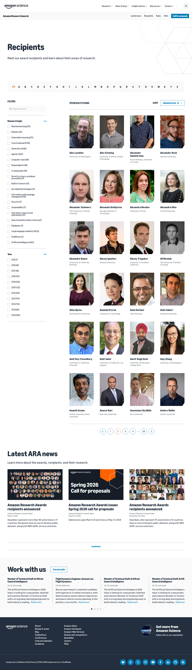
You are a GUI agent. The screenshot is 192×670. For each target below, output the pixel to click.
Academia (39, 644)
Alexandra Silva (168, 207)
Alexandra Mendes (140, 207)
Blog (37, 632)
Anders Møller (167, 410)
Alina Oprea (75, 309)
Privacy (33, 662)
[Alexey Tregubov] (142, 237)
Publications (40, 635)
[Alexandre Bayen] (81, 237)
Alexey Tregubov (139, 258)
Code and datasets (43, 641)
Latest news (136, 16)
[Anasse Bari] (112, 389)
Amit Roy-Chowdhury (80, 358)
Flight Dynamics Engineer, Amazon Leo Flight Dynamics (74, 580)
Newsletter (69, 638)
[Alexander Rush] (172, 131)
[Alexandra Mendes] (142, 186)
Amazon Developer (72, 629)
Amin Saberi (166, 309)
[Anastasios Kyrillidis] (142, 389)
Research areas (42, 629)
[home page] (16, 6)
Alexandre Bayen (78, 258)
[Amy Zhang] (172, 338)
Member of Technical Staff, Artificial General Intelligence (25, 580)
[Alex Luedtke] (81, 131)
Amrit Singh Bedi (139, 358)
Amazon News (70, 626)
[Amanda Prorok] (112, 289)
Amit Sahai (105, 358)
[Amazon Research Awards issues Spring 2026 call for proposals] (96, 484)
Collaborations (138, 6)
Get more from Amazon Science (168, 629)
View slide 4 (100, 609)
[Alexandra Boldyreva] (112, 186)
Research (106, 6)
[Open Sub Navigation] (111, 6)
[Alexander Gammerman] (142, 131)
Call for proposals (180, 16)
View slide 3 (97, 609)
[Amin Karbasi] (142, 289)
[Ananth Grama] (81, 389)
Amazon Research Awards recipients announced (27, 507)
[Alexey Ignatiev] (112, 237)
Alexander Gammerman (137, 154)
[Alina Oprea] (81, 289)
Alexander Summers (80, 207)
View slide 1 (91, 609)
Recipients (148, 16)
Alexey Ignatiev (108, 258)
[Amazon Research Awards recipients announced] (35, 484)
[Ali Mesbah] (172, 237)
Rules (158, 16)
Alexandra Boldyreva (111, 207)
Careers (168, 6)
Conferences (41, 638)
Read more (36, 602)
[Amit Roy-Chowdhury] (81, 338)
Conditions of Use (23, 662)
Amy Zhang (166, 358)
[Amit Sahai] (112, 338)
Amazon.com (11, 662)
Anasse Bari (106, 410)
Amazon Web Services (74, 632)
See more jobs (59, 569)
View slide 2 (94, 609)
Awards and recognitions (75, 635)
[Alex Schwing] (112, 131)
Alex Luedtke (76, 152)
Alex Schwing (107, 152)
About (38, 626)
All (13, 86)
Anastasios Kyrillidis (141, 410)
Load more (96, 546)
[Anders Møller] (172, 389)
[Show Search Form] (186, 6)
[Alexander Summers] (81, 186)
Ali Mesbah (166, 258)
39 (143, 431)
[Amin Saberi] (172, 289)
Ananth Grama (77, 410)
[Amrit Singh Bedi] (142, 338)
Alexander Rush (168, 152)
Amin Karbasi (137, 309)
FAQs (166, 16)
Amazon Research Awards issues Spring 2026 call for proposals (93, 507)
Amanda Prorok (108, 309)
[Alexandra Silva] (172, 186)
